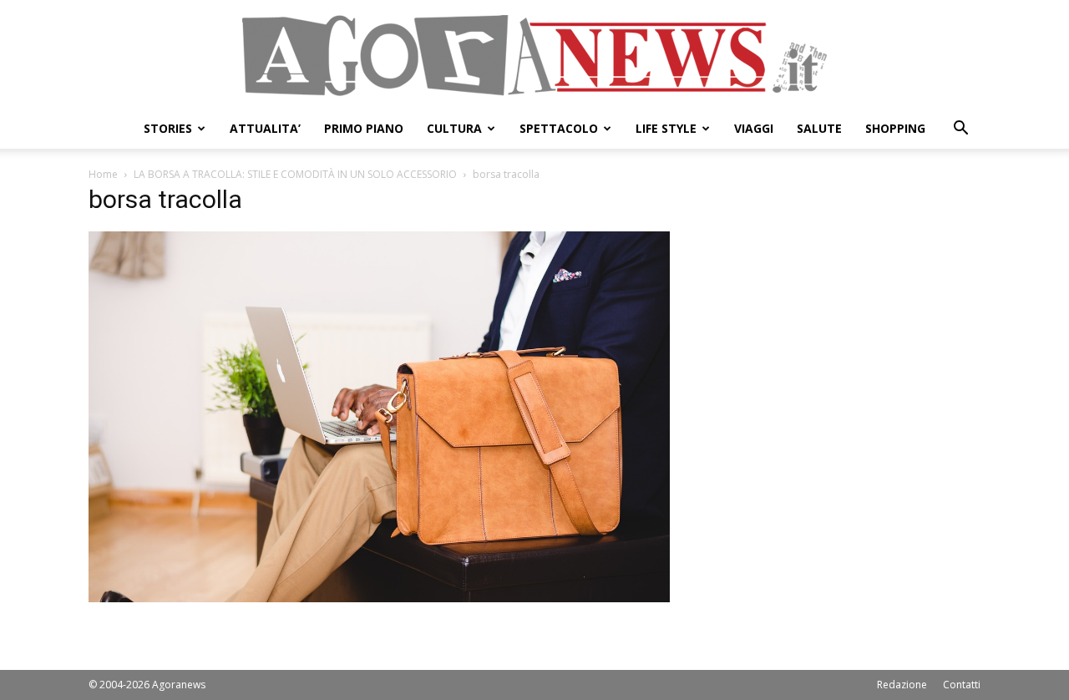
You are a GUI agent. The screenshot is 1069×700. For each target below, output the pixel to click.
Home (103, 174)
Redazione (902, 684)
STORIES (168, 128)
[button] (960, 130)
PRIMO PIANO (363, 128)
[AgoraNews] (534, 55)
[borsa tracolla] (379, 598)
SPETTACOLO (558, 128)
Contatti (961, 684)
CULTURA (454, 128)
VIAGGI (753, 128)
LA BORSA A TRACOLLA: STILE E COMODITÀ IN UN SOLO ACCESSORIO (295, 174)
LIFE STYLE (666, 128)
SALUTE (819, 128)
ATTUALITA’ (265, 128)
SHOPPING (895, 128)
